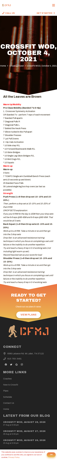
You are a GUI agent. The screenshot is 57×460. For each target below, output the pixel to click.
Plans (5, 391)
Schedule (7, 397)
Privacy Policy (14, 457)
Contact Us (8, 403)
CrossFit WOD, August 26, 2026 (24, 440)
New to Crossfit (10, 385)
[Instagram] (21, 364)
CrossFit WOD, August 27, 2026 (24, 431)
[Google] (16, 364)
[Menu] (54, 5)
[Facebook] (5, 364)
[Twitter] (11, 364)
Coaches (7, 379)
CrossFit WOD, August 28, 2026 (24, 422)
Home (6, 409)
